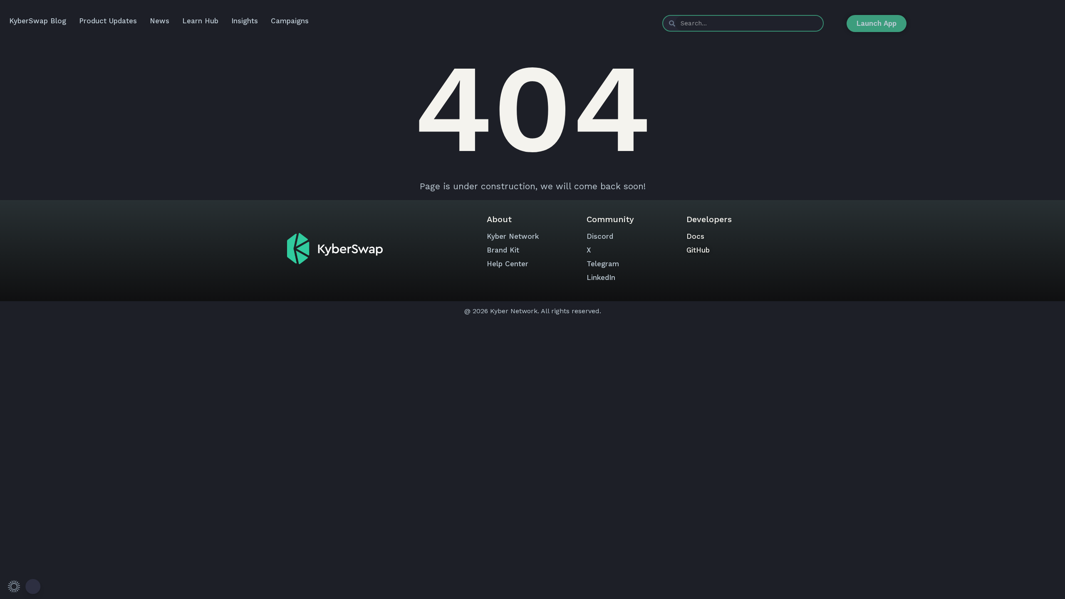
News (159, 21)
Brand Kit (503, 250)
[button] (23, 586)
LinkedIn (601, 277)
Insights (244, 21)
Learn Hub (200, 21)
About (499, 219)
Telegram (603, 264)
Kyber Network (513, 236)
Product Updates (108, 21)
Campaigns (290, 21)
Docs (695, 236)
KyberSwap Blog (37, 21)
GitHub (698, 250)
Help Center (507, 264)
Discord (600, 236)
